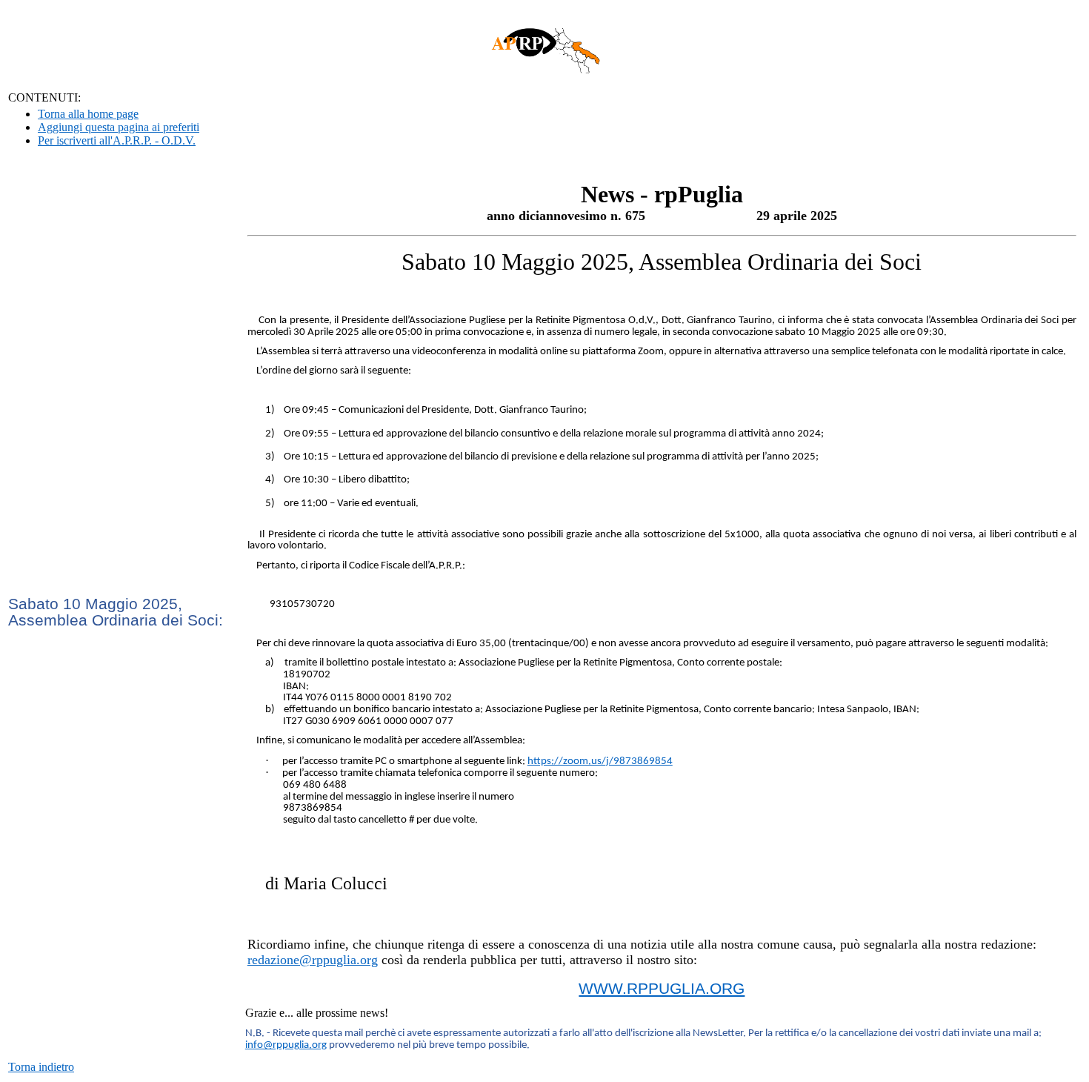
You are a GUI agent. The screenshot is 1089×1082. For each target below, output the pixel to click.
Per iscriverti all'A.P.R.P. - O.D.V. (117, 140)
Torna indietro (41, 1067)
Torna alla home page (88, 113)
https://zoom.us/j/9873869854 (600, 761)
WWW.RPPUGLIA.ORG (662, 989)
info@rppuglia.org (286, 1045)
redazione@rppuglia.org (312, 959)
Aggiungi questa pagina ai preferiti (118, 127)
